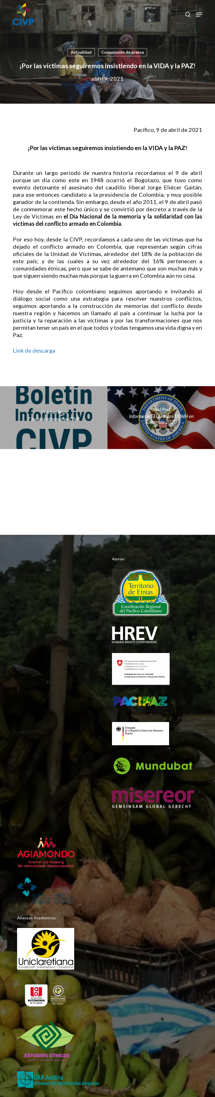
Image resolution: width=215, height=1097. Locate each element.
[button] (199, 14)
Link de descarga (34, 350)
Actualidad (81, 52)
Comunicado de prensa (122, 52)
